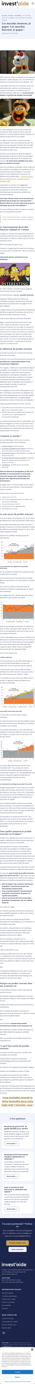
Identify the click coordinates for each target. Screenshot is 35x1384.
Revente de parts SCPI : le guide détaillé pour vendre (16, 1127)
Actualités (17, 15)
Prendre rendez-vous (17, 1243)
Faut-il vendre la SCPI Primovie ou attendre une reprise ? (15, 1189)
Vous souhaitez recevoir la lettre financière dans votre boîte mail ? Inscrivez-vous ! (18, 1101)
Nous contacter (18, 1249)
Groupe (10, 15)
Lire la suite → (12, 1144)
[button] (32, 1349)
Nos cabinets (6, 1305)
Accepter (17, 1372)
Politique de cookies (9, 1299)
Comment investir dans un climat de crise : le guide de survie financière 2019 (16, 179)
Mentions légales (8, 1293)
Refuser (17, 1377)
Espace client (6, 1328)
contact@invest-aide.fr (10, 1322)
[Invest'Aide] (15, 3)
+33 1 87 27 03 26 (7, 1319)
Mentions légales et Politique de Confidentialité (17, 1381)
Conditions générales (9, 1296)
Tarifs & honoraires (8, 1302)
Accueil (4, 15)
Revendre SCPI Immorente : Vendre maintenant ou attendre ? (16, 1156)
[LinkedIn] (4, 1333)
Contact (5, 1308)
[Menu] (33, 3)
